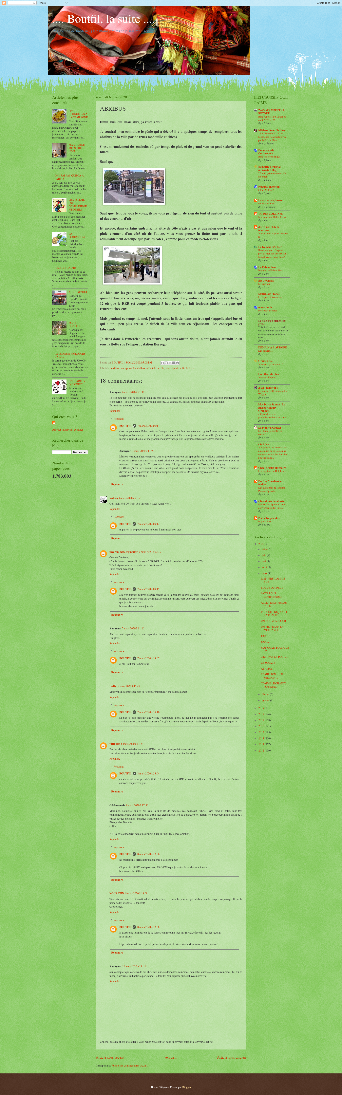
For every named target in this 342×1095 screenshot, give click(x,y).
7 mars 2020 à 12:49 (129, 686)
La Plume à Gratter (269, 428)
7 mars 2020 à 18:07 (148, 658)
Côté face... (264, 444)
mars (265, 573)
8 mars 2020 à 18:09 (136, 893)
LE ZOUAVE (268, 662)
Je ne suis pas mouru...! (270, 364)
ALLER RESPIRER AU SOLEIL (274, 604)
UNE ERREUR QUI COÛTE (77, 382)
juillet (265, 549)
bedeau (113, 498)
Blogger (186, 1087)
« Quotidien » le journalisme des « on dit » (272, 415)
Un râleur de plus (268, 374)
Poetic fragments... (269, 518)
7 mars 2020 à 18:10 (148, 712)
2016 (261, 726)
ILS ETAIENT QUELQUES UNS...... (70, 355)
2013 (261, 744)
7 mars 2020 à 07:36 (150, 552)
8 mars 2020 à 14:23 (132, 744)
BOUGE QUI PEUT (272, 587)
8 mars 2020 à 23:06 (148, 854)
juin (264, 555)
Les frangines (265, 350)
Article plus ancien (231, 1057)
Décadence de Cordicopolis (266, 151)
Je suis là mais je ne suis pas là (273, 235)
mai (264, 561)
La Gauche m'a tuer (270, 247)
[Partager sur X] (170, 363)
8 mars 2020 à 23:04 (148, 773)
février (266, 694)
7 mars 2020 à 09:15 (148, 589)
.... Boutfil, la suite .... (103, 18)
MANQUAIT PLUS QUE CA (275, 649)
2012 (261, 750)
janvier (266, 700)
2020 (261, 544)
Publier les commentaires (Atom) (130, 1065)
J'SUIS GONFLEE (75, 324)
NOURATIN (116, 893)
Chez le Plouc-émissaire (272, 468)
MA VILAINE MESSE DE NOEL (77, 148)
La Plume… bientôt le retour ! (270, 432)
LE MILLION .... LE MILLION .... (272, 675)
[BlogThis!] (166, 363)
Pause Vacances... (267, 203)
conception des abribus (132, 368)
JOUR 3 (265, 636)
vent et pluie (172, 368)
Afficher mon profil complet (67, 429)
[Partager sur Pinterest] (178, 363)
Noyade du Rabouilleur (270, 270)
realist (113, 686)
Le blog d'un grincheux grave (272, 322)
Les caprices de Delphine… (273, 471)
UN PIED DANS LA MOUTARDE (272, 628)
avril (265, 567)
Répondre (114, 411)
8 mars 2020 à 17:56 (137, 805)
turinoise (114, 744)
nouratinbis (265, 307)
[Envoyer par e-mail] (162, 363)
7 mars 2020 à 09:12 (148, 524)
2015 (261, 732)
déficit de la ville (155, 368)
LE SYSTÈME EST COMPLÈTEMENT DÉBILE (78, 204)
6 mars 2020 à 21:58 (130, 498)
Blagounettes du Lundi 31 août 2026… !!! (272, 118)
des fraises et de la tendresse (268, 228)
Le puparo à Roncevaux (271, 297)
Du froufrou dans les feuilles (270, 482)
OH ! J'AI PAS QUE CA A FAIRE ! (69, 177)
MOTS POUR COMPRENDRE (271, 595)
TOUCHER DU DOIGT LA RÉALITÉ (274, 613)
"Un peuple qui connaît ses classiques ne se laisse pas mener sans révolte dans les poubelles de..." (272, 452)
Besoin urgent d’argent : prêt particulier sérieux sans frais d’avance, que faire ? (273, 253)
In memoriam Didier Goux (272, 217)
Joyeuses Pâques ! (267, 377)
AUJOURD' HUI (78, 292)
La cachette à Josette (270, 200)
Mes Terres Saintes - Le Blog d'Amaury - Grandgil (271, 407)
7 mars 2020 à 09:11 (148, 426)
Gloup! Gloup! (266, 190)
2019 (261, 708)
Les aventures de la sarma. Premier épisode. (272, 489)
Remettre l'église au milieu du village (269, 168)
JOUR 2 (265, 641)
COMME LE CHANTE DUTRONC (273, 685)
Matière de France (269, 294)
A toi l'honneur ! (268, 388)
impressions (264, 521)
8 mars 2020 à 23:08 (148, 927)
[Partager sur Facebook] (174, 363)
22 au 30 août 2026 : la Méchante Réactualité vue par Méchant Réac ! (272, 137)
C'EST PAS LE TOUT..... (274, 657)
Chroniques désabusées (271, 501)
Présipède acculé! (267, 310)
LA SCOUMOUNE (77, 235)
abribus (115, 368)
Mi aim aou (264, 284)
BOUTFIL (125, 426)
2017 (261, 720)
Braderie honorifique (269, 156)
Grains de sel (265, 361)
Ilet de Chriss (266, 281)
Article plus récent (110, 1057)
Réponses (119, 418)
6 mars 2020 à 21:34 (133, 392)
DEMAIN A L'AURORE (272, 347)
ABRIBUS (267, 668)
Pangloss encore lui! (269, 187)
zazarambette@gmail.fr (123, 552)
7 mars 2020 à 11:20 (133, 628)
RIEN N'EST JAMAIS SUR (273, 580)
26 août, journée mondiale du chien (272, 174)
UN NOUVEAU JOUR (273, 621)
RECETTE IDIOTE (65, 267)
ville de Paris (187, 368)
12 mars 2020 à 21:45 (134, 966)
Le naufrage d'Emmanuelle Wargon (272, 392)
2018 (261, 714)
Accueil (171, 1057)
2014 (261, 738)
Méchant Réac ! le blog (271, 130)
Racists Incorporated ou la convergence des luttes (272, 506)
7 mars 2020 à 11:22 (143, 451)
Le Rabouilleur (267, 267)
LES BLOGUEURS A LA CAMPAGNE (78, 114)
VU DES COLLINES (270, 214)
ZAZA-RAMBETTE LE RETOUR (272, 111)
